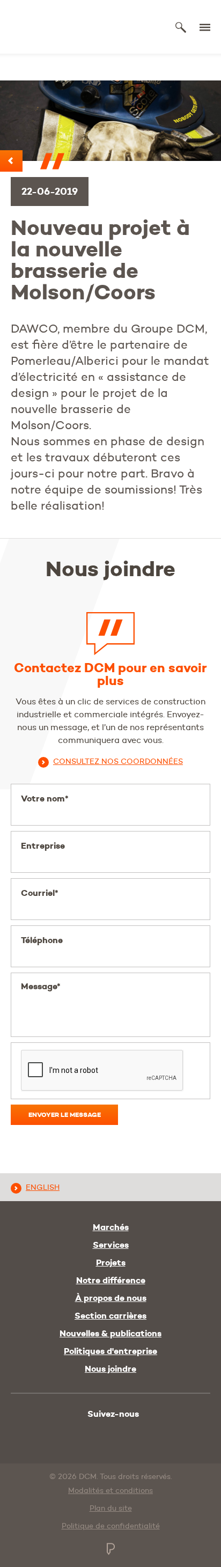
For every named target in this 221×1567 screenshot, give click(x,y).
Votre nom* (45, 798)
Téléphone (42, 940)
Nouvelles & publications (110, 1333)
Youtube (77, 1432)
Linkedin (100, 1433)
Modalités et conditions (110, 1490)
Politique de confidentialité (111, 1526)
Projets (111, 1263)
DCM (50, 27)
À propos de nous (110, 1298)
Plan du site (111, 1508)
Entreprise (43, 845)
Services (111, 1245)
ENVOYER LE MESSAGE (64, 1114)
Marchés (111, 1227)
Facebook (122, 1433)
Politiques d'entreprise (110, 1351)
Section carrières (110, 1316)
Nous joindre (110, 1369)
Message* (41, 986)
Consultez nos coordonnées (118, 761)
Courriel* (39, 893)
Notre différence (110, 1280)
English (43, 1187)
